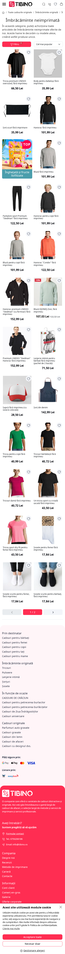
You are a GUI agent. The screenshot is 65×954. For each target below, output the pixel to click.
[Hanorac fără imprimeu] (48, 110)
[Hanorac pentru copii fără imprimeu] (48, 198)
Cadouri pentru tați (13, 651)
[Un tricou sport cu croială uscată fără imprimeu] (48, 483)
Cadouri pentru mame (15, 656)
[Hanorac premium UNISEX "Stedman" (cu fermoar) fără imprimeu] (17, 292)
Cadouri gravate (11, 732)
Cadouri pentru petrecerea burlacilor (23, 702)
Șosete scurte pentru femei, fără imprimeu (16, 595)
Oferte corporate (11, 901)
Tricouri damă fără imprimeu (17, 501)
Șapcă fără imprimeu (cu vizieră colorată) (15, 408)
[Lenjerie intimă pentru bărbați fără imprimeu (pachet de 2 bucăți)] (48, 341)
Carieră (6, 871)
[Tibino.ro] (21, 4)
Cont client (8, 887)
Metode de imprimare (15, 867)
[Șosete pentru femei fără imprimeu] (48, 530)
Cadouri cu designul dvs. (16, 746)
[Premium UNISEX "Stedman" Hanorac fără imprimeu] (17, 341)
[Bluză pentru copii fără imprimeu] (17, 245)
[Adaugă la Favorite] (28, 52)
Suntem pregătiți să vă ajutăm (19, 827)
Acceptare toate (32, 937)
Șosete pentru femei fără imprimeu (46, 548)
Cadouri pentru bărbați (15, 637)
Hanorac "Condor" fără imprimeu (45, 263)
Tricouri (6, 667)
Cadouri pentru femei (14, 642)
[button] (61, 4)
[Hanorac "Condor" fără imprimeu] (48, 245)
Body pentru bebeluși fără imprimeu (46, 82)
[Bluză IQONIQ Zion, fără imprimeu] (48, 292)
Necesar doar (32, 943)
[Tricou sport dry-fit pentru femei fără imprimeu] (17, 530)
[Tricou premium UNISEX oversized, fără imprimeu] (17, 63)
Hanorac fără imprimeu (45, 127)
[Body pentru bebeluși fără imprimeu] (48, 63)
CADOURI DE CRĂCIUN (15, 697)
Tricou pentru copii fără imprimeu (14, 455)
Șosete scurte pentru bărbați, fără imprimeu (48, 595)
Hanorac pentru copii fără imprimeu (46, 217)
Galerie (6, 897)
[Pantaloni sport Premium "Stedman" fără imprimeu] (17, 198)
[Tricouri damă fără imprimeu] (17, 483)
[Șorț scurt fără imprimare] (17, 110)
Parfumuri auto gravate (15, 727)
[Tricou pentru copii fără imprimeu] (17, 437)
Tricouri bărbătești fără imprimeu (45, 455)
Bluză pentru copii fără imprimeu (14, 263)
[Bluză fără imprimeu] (48, 154)
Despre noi (8, 857)
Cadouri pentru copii (14, 647)
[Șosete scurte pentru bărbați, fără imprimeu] (48, 576)
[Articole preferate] (55, 4)
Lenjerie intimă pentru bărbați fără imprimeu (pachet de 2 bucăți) (44, 361)
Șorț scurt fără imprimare (15, 127)
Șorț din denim (41, 407)
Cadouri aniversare (13, 716)
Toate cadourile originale (20, 12)
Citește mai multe (11, 928)
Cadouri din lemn (12, 736)
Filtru (18, 44)
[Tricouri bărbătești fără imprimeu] (48, 437)
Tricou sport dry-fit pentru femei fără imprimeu (15, 548)
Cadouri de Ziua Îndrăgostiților (20, 711)
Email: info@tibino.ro (17, 844)
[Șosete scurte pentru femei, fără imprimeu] (17, 576)
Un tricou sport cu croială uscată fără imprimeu (46, 502)
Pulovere (7, 672)
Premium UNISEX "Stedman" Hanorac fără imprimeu (17, 359)
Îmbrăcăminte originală (46, 12)
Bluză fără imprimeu (43, 172)
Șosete (6, 686)
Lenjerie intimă (11, 677)
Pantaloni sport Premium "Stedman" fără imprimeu (15, 217)
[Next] (53, 612)
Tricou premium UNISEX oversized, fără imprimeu (15, 82)
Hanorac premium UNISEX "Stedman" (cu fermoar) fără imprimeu (16, 311)
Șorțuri (6, 681)
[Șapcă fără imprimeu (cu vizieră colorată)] (17, 390)
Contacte (7, 876)
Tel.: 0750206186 (14, 838)
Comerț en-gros (11, 892)
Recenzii (7, 862)
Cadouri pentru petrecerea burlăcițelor (24, 707)
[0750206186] (49, 4)
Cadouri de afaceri (13, 741)
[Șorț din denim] (48, 390)
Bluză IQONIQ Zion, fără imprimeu (45, 310)
